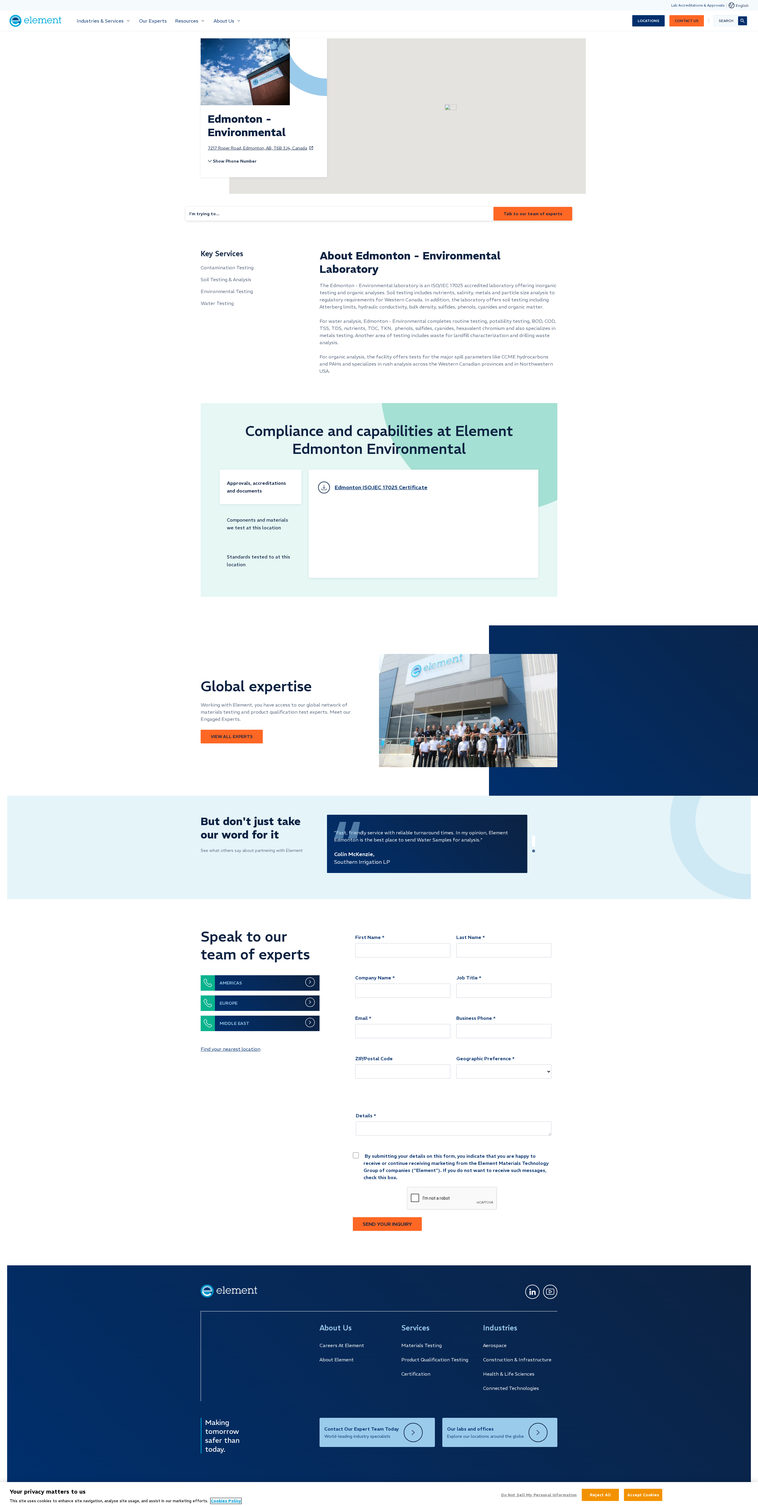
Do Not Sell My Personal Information (539, 1494)
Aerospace (495, 1345)
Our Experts (153, 21)
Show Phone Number (235, 161)
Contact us (687, 20)
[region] (379, 1494)
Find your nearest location (230, 1049)
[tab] (260, 487)
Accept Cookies (643, 1494)
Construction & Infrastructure (517, 1360)
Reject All (600, 1494)
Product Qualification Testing (434, 1360)
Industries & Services (100, 21)
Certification (415, 1374)
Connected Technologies (511, 1388)
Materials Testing (421, 1345)
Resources (186, 21)
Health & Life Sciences (508, 1374)
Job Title (467, 978)
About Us (224, 21)
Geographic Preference (483, 1058)
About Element (337, 1360)
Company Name (373, 978)
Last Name (468, 937)
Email (361, 1018)
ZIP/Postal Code (374, 1058)
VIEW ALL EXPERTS (232, 736)
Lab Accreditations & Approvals (698, 5)
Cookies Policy (226, 1500)
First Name (368, 937)
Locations (648, 20)
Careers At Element (342, 1345)
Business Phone (474, 1018)
